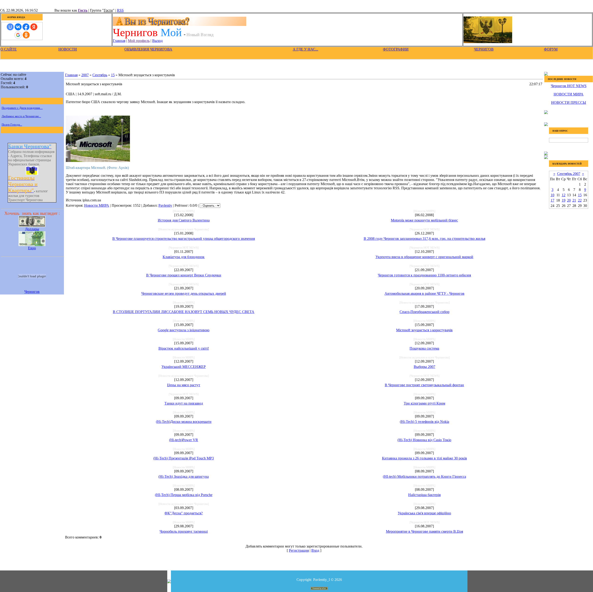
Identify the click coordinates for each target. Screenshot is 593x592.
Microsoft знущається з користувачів (424, 330)
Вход (315, 550)
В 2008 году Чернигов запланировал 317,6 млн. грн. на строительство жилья (424, 239)
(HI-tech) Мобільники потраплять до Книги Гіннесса (424, 476)
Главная (119, 41)
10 (552, 195)
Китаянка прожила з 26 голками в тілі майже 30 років (424, 458)
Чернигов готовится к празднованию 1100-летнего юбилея (424, 275)
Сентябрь (99, 75)
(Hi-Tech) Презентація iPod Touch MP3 (183, 458)
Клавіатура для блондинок (184, 257)
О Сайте (8, 49)
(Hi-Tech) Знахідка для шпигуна (183, 476)
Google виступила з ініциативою (183, 330)
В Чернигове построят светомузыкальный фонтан (424, 385)
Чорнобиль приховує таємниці (184, 531)
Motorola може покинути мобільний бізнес (424, 220)
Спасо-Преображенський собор (424, 312)
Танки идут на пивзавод (183, 403)
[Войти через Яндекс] (33, 26)
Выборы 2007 (424, 367)
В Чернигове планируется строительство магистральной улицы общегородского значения (183, 239)
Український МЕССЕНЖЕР (183, 367)
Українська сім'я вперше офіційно (424, 513)
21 (574, 200)
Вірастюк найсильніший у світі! (183, 348)
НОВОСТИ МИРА (569, 94)
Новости (67, 49)
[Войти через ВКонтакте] (18, 26)
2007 (85, 75)
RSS (120, 10)
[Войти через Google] (18, 35)
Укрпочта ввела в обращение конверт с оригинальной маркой (424, 257)
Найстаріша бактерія (424, 495)
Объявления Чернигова (148, 49)
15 (113, 75)
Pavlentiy (165, 205)
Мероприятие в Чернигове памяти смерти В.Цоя (424, 531)
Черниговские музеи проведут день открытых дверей (183, 293)
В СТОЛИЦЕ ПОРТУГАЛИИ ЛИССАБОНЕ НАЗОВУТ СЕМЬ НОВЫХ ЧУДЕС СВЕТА (183, 312)
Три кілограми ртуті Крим (424, 403)
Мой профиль (139, 41)
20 (569, 200)
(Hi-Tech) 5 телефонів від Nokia (424, 422)
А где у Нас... (305, 49)
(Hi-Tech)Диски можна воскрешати (183, 422)
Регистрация (299, 550)
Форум (551, 49)
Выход (157, 41)
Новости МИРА (96, 205)
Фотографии (396, 49)
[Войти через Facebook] (25, 26)
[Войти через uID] (10, 26)
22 (580, 200)
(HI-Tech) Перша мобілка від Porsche (183, 495)
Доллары (32, 229)
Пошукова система (424, 348)
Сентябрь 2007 (568, 174)
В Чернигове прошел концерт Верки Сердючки (183, 275)
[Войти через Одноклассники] (26, 35)
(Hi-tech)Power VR (183, 440)
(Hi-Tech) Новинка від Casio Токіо (424, 440)
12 (563, 195)
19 (563, 200)
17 (552, 200)
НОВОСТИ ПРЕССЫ (568, 102)
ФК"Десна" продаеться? (183, 513)
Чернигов (484, 49)
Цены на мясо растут (183, 385)
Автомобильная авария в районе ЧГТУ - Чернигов (424, 293)
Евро (32, 248)
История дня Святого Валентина (184, 220)
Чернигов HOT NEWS (569, 86)
